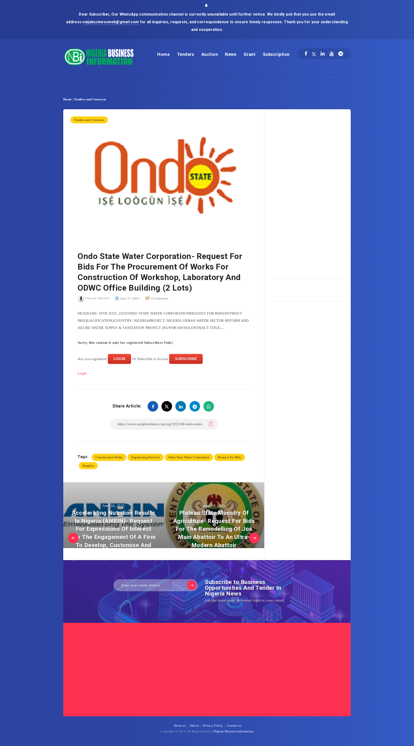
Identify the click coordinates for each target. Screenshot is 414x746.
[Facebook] (306, 53)
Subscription (276, 54)
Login (82, 373)
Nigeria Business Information (233, 731)
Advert (194, 725)
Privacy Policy (213, 725)
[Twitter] (314, 53)
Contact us (234, 725)
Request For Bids (229, 457)
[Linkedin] (323, 53)
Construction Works (108, 457)
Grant (250, 54)
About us (179, 725)
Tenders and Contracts (90, 99)
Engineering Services (145, 457)
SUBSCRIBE (186, 359)
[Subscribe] (191, 585)
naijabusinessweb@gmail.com (111, 22)
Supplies (88, 465)
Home (163, 54)
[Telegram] (340, 53)
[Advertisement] (308, 192)
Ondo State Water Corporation (188, 457)
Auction (209, 54)
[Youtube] (331, 53)
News (230, 54)
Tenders (185, 54)
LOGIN (120, 359)
